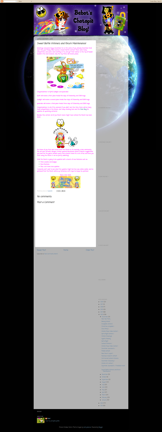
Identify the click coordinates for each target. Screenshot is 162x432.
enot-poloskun (87, 427)
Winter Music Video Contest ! (110, 331)
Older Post (90, 250)
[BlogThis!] (59, 191)
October (104, 377)
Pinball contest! (106, 351)
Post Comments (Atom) (51, 254)
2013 (101, 315)
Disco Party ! (105, 329)
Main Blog (83, 109)
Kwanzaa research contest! (109, 356)
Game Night (105, 341)
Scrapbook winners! (107, 324)
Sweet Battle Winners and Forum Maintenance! (111, 370)
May (103, 390)
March (104, 395)
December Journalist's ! (108, 349)
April (103, 392)
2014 (101, 312)
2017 (101, 304)
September (105, 380)
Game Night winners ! (108, 334)
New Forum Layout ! (107, 354)
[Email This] (57, 191)
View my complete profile (52, 421)
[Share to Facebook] (63, 191)
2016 (101, 307)
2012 (101, 403)
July (103, 385)
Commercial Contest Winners (110, 358)
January (104, 400)
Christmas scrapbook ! (108, 326)
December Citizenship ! (108, 361)
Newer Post (41, 250)
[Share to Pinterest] (64, 191)
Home (66, 250)
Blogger (101, 427)
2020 (102, 302)
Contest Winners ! (107, 344)
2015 (101, 310)
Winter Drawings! (107, 336)
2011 (101, 406)
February (104, 397)
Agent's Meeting (106, 339)
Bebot (48, 419)
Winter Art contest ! (107, 363)
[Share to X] (61, 191)
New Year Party (106, 319)
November (105, 374)
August (104, 382)
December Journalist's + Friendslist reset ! (113, 366)
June (103, 387)
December (105, 317)
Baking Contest (106, 322)
